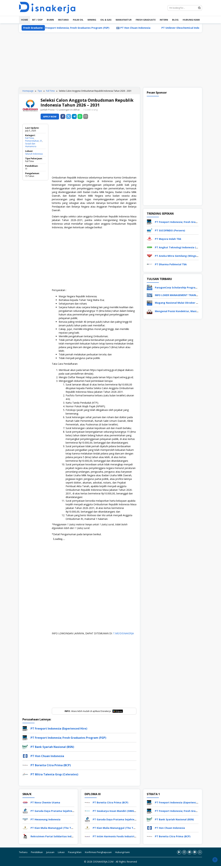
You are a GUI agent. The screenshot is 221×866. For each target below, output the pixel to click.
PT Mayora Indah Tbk (168, 239)
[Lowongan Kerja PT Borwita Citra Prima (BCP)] (87, 802)
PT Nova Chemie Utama (45, 802)
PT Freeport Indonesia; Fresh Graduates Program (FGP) (58, 27)
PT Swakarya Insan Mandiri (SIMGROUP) (117, 811)
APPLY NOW (49, 116)
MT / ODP (37, 19)
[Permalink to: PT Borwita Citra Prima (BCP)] (25, 765)
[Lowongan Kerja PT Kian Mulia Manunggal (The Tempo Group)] (25, 827)
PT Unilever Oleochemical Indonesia (167, 27)
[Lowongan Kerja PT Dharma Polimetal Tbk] (149, 264)
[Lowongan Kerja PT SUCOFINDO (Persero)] (149, 230)
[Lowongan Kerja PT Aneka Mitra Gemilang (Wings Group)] (149, 255)
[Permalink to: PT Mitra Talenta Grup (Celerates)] (25, 774)
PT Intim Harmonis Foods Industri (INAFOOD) (120, 836)
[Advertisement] (110, 60)
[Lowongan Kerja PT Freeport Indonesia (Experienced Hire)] (149, 802)
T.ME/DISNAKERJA (123, 633)
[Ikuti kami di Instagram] (184, 852)
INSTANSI (63, 19)
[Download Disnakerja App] (179, 852)
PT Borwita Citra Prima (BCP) (51, 765)
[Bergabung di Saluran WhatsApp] (200, 852)
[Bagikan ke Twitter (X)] (68, 116)
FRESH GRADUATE (146, 19)
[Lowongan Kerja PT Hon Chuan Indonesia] (149, 827)
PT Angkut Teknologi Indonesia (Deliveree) (182, 247)
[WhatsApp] (80, 116)
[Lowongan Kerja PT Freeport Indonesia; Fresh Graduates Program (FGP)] (149, 221)
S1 (41, 140)
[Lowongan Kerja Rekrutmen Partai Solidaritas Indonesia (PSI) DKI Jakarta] (25, 836)
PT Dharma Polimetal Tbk (171, 264)
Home (24, 19)
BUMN (50, 19)
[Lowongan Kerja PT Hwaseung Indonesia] (25, 819)
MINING (92, 19)
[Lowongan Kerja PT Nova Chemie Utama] (25, 802)
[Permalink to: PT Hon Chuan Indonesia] (25, 755)
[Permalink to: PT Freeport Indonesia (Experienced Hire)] (25, 728)
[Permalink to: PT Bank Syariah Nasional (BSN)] (25, 746)
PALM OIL (78, 19)
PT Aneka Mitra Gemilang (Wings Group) (180, 255)
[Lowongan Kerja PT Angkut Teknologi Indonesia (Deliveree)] (149, 247)
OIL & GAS (106, 19)
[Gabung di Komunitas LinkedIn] (189, 852)
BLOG (175, 19)
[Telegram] (74, 116)
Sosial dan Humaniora (30, 145)
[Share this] (62, 116)
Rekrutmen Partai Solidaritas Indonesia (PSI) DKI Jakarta (65, 836)
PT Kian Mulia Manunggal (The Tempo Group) (59, 828)
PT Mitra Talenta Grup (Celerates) (54, 774)
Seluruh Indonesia (34, 153)
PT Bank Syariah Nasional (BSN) (52, 747)
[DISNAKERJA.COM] (49, 7)
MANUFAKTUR (124, 19)
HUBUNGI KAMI (191, 19)
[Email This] (85, 116)
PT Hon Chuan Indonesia (118, 27)
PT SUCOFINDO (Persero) (170, 230)
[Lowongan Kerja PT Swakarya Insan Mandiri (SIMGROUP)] (87, 810)
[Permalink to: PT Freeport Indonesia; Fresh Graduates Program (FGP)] (25, 737)
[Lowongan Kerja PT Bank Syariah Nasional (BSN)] (149, 819)
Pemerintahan (32, 140)
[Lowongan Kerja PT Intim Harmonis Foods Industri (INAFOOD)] (87, 836)
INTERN (164, 19)
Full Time (29, 138)
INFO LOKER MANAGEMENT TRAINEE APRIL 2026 (184, 295)
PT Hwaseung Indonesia (45, 819)
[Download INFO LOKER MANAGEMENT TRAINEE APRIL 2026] (149, 295)
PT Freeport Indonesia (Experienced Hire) (59, 728)
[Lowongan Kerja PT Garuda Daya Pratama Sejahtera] (25, 810)
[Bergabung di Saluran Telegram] (195, 852)
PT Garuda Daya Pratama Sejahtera (53, 811)
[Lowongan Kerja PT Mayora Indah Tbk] (149, 238)
